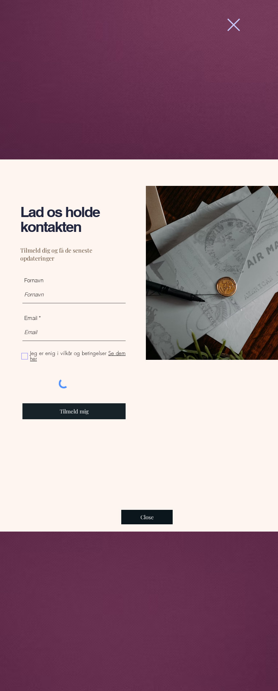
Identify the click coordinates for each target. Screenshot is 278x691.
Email (30, 318)
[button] (233, 25)
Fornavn (33, 280)
